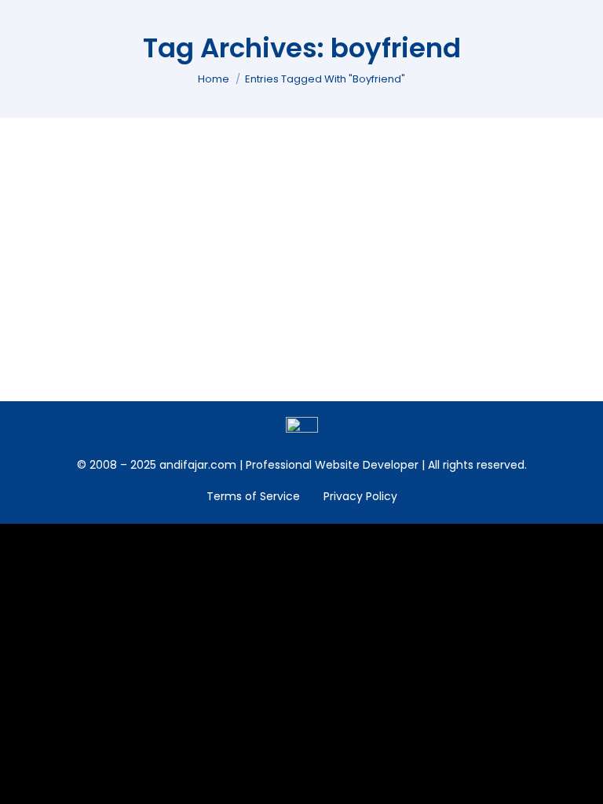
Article (52, 224)
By (146, 224)
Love (87, 224)
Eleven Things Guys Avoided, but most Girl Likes (207, 198)
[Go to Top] (579, 780)
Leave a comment (317, 224)
